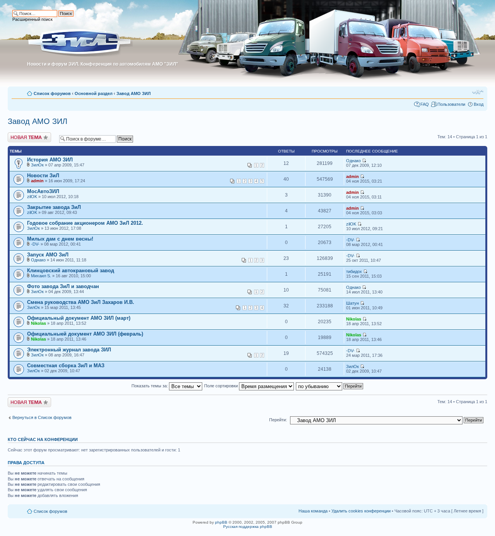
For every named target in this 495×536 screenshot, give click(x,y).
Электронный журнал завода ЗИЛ (69, 350)
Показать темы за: (150, 385)
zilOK (32, 196)
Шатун (352, 303)
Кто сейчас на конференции (43, 439)
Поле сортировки (221, 385)
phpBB (221, 522)
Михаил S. (41, 275)
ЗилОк (37, 165)
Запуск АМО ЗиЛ (47, 255)
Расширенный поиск (32, 19)
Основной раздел (94, 93)
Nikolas (38, 323)
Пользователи (451, 104)
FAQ (424, 104)
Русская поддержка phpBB (247, 526)
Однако (353, 160)
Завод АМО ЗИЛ (133, 93)
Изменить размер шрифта (477, 91)
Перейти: (278, 419)
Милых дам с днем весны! (60, 239)
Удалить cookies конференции (361, 511)
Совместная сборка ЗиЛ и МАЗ (65, 365)
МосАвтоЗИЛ (43, 191)
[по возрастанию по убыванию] (330, 385)
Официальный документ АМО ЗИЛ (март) (78, 318)
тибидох (354, 271)
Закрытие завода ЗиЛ (54, 207)
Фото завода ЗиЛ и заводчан (63, 286)
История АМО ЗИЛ (50, 160)
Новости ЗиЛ (43, 175)
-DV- (35, 244)
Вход (478, 104)
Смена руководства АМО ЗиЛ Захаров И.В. (80, 302)
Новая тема (19, 134)
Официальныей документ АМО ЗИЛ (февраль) (85, 334)
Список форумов (52, 93)
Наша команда (313, 511)
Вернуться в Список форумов (42, 417)
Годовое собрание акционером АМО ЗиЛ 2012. (85, 223)
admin (37, 180)
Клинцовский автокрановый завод (70, 270)
